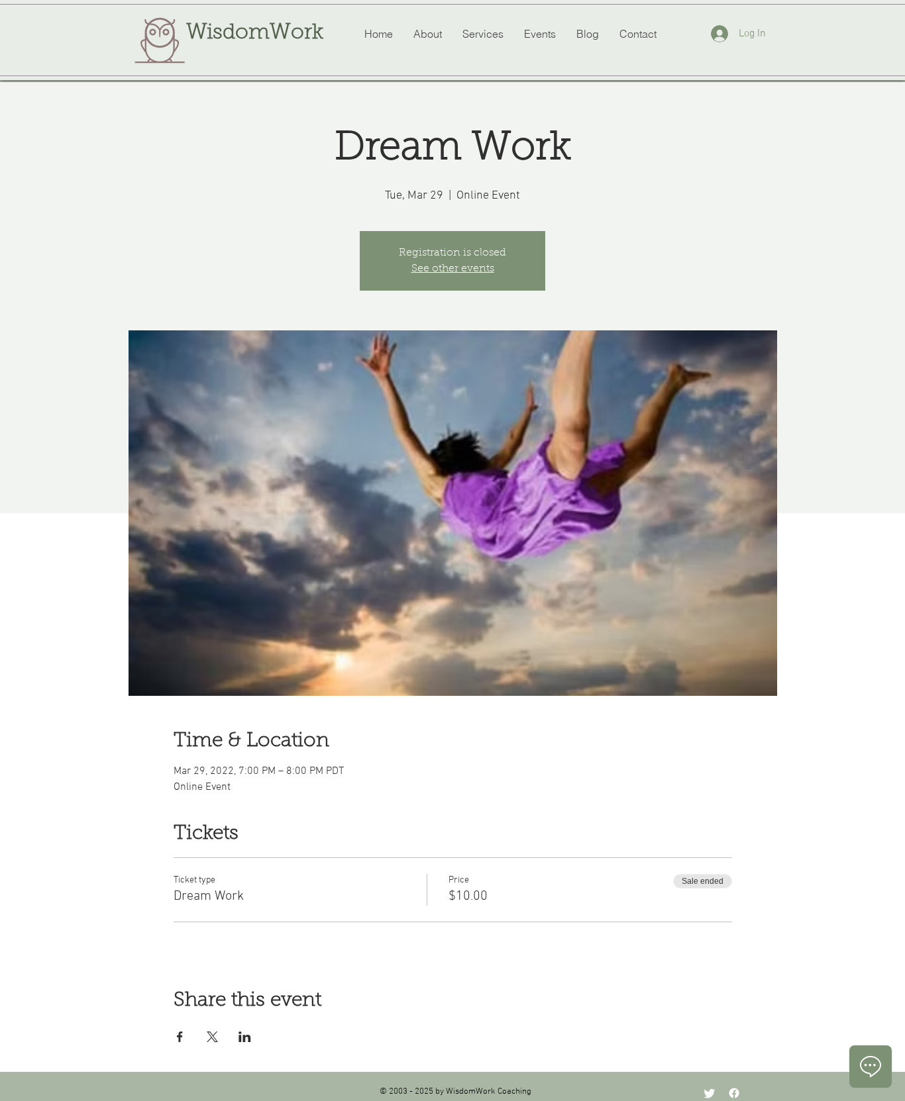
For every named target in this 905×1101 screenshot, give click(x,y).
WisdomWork (254, 33)
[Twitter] (709, 1093)
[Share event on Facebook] (180, 1036)
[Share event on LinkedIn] (245, 1036)
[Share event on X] (212, 1036)
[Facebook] (734, 1093)
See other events (452, 268)
